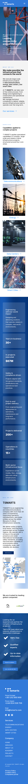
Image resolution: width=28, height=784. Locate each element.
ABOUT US (9, 748)
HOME (7, 742)
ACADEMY (9, 751)
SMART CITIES (10, 733)
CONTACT (9, 756)
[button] (24, 3)
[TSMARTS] (8, 3)
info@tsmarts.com (13, 710)
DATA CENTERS (11, 730)
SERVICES (9, 745)
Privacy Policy (10, 771)
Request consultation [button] (9, 662)
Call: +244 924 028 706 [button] (10, 669)
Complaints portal (11, 774)
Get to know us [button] (8, 552)
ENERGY (8, 727)
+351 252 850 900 (13, 697)
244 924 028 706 (14, 703)
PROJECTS (9, 753)
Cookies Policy (10, 772)
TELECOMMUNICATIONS (14, 725)
